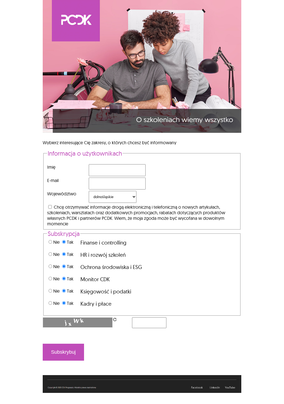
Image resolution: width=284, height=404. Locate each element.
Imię (51, 167)
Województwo (61, 193)
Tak (70, 242)
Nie (57, 242)
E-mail (53, 180)
